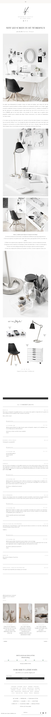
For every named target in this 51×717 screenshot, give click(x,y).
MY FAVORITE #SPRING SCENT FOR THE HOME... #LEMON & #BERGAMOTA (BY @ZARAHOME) (25, 631)
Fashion (24, 688)
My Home (26, 31)
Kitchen (19, 689)
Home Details (30, 688)
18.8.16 (46, 567)
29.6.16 (46, 463)
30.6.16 (46, 495)
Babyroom (13, 686)
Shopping (37, 691)
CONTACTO (14, 703)
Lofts (36, 689)
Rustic (31, 691)
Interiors (37, 688)
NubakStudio (18, 691)
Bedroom (30, 686)
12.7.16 (45, 425)
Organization (25, 691)
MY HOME (15, 698)
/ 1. (22, 369)
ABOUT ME (35, 701)
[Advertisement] (25, 385)
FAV (29, 701)
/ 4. (29, 369)
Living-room (31, 689)
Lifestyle (24, 689)
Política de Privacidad (25, 706)
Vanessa (5, 463)
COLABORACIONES (24, 703)
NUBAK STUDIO (36, 703)
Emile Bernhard (8, 495)
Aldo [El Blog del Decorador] (12, 524)
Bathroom (19, 686)
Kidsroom (13, 689)
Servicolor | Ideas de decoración (14, 567)
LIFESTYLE (16, 701)
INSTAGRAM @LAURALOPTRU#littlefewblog (25, 656)
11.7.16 (46, 524)
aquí (47, 106)
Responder (47, 418)
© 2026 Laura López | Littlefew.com (8, 713)
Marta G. (5, 410)
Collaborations (14, 688)
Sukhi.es (5, 555)
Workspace (31, 31)
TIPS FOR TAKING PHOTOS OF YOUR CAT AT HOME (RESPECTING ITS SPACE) (9, 630)
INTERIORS (23, 698)
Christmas (36, 686)
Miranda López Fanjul (9, 440)
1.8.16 (46, 555)
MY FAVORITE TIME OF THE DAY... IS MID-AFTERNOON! (41, 629)
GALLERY (23, 701)
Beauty (25, 686)
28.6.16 (46, 410)
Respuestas (9, 421)
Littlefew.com (10, 425)
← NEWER (5, 641)
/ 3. (26, 369)
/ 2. (24, 369)
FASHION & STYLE (33, 698)
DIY (20, 688)
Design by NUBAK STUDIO (25, 663)
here (16, 122)
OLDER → (46, 641)
